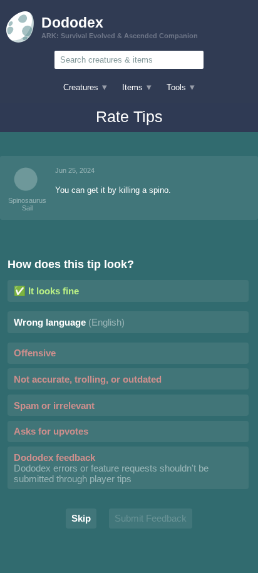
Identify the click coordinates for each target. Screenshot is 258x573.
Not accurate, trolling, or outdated (88, 379)
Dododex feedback (111, 468)
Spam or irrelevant (54, 405)
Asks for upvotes (51, 431)
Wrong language (69, 322)
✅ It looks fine (46, 291)
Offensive (35, 353)
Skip (81, 518)
